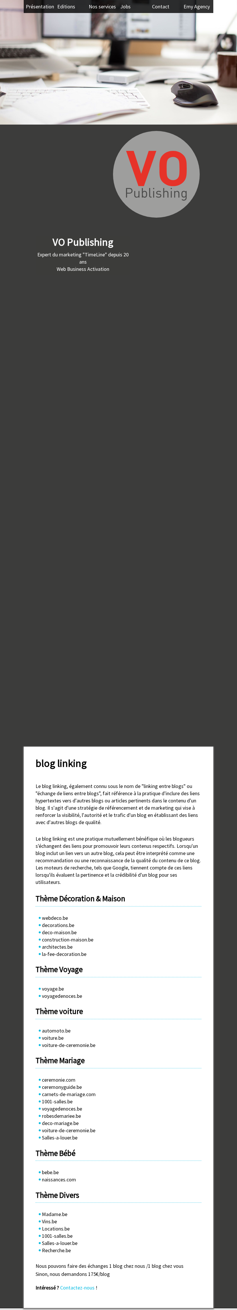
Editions (66, 6)
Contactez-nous (77, 1287)
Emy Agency (197, 6)
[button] (5, 45)
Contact (160, 6)
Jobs (125, 6)
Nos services (102, 6)
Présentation (40, 6)
